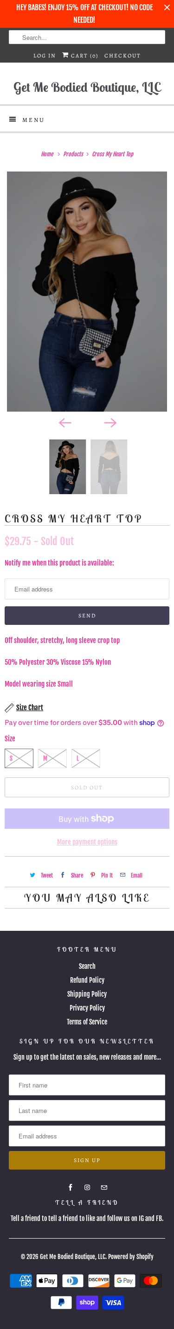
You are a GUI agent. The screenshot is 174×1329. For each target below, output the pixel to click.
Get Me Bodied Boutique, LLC (72, 1256)
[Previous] (64, 422)
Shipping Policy (87, 994)
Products (73, 154)
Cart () (83, 55)
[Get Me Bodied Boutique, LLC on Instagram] (87, 1188)
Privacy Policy (87, 1008)
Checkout (122, 55)
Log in (44, 55)
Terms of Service (87, 1022)
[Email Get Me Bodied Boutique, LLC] (104, 1188)
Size (10, 738)
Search (87, 966)
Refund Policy (87, 980)
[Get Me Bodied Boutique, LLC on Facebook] (70, 1188)
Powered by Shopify (131, 1256)
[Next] (110, 422)
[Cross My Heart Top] (87, 292)
